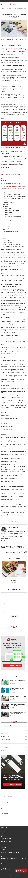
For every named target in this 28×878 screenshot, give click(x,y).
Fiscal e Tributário (14, 736)
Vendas (14, 750)
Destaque (9, 8)
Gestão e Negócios (14, 739)
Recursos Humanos (14, 747)
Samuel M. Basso (16, 16)
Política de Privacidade (6, 838)
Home (2, 8)
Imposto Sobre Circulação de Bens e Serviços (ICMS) (13, 51)
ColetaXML (3, 847)
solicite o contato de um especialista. (18, 515)
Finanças (14, 733)
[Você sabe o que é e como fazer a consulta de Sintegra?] (5, 706)
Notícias (14, 742)
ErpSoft (2, 845)
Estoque (14, 730)
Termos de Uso (4, 836)
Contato (3, 833)
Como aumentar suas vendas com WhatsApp (17, 681)
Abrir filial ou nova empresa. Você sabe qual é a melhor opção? (17, 690)
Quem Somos (4, 831)
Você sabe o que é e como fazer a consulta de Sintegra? (18, 705)
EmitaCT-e (3, 849)
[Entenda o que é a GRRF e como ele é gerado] (5, 698)
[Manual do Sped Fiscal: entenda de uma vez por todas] (5, 714)
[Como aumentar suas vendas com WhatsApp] (5, 682)
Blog (2, 835)
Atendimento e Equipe (14, 725)
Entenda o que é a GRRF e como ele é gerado (18, 697)
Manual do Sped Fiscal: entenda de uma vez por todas (18, 713)
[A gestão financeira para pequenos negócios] (14, 569)
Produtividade (14, 744)
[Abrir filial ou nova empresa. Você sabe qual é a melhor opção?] (5, 690)
